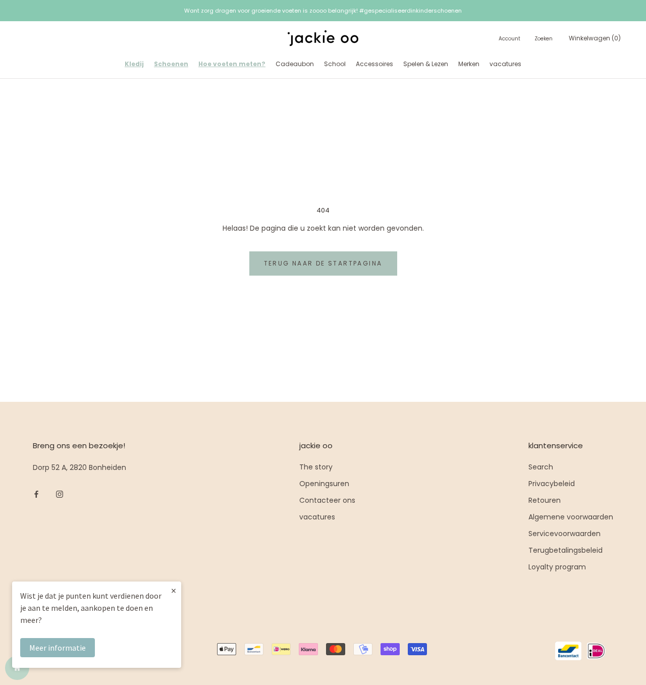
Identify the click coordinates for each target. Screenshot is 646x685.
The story (316, 467)
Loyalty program (557, 567)
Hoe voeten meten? (231, 64)
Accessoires (374, 64)
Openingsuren (324, 484)
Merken (468, 64)
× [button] (173, 590)
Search (540, 467)
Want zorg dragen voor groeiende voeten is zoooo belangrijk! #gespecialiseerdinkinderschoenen (323, 11)
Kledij (134, 64)
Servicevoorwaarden (564, 534)
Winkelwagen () (595, 38)
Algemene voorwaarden (570, 517)
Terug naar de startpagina (323, 263)
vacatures (505, 64)
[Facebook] (36, 494)
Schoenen (171, 64)
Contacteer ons (327, 500)
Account (509, 39)
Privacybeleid (551, 484)
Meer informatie (57, 648)
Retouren (544, 500)
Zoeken (543, 39)
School (335, 64)
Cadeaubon (295, 64)
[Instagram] (59, 494)
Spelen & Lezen (425, 64)
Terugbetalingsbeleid (565, 550)
